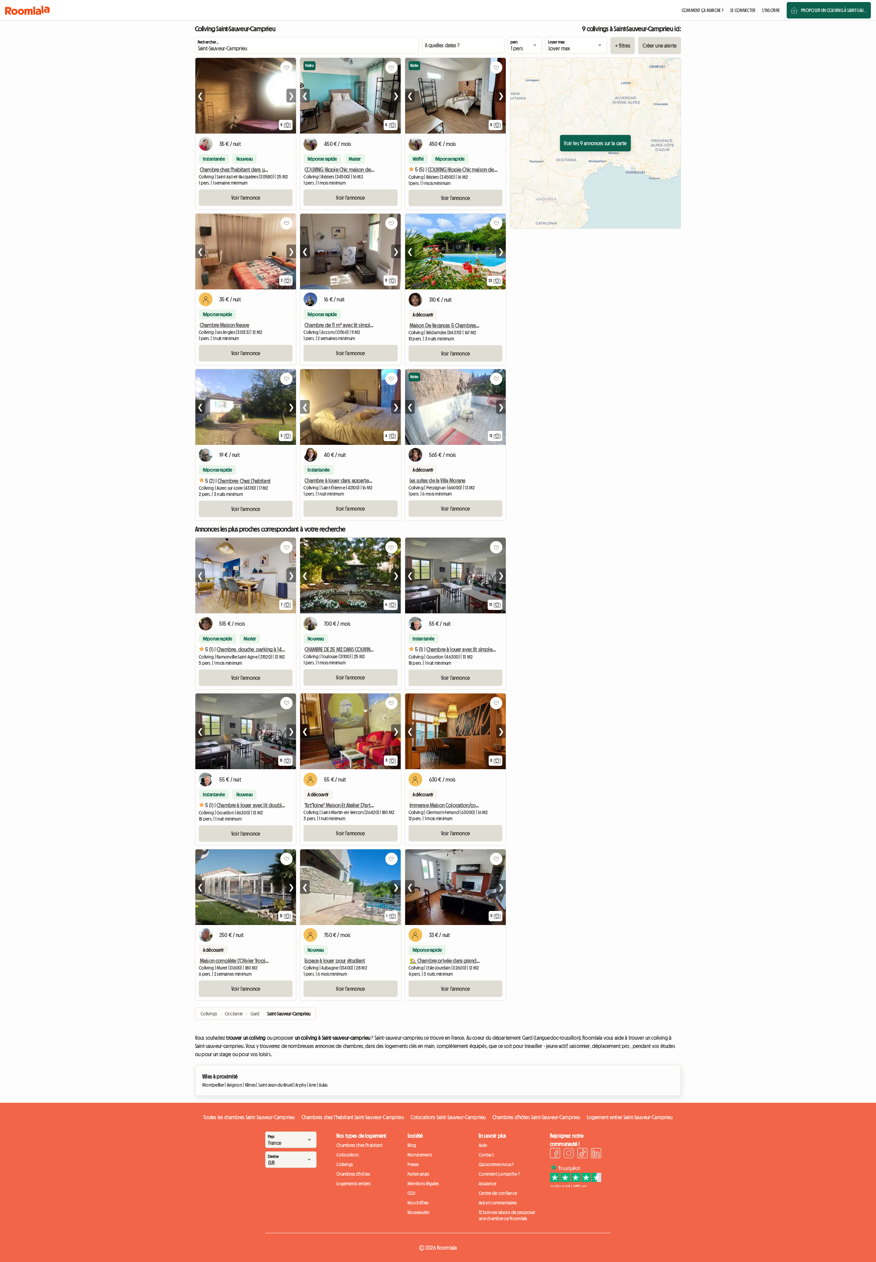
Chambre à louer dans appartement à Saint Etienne (357, 480)
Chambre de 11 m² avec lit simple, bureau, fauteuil (356, 325)
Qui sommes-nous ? (496, 1164)
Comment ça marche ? (499, 1174)
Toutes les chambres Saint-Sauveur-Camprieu (249, 1117)
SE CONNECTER (742, 10)
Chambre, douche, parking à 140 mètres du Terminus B (273, 649)
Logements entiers (353, 1183)
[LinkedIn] (596, 1154)
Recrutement (420, 1154)
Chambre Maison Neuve (224, 325)
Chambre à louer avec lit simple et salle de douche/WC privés (491, 649)
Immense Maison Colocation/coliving (448, 805)
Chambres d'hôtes (353, 1174)
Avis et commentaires (498, 1202)
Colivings (344, 1164)
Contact (486, 1154)
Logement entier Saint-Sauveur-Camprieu (629, 1117)
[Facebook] (555, 1154)
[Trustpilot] (575, 1185)
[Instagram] (569, 1154)
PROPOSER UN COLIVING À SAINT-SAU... (834, 10)
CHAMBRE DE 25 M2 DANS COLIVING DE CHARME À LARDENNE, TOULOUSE (373, 649)
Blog (412, 1145)
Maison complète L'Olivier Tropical (235, 960)
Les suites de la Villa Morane (438, 480)
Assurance (488, 1183)
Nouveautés (418, 1212)
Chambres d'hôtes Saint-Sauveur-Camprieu (536, 1117)
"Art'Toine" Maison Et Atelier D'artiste (341, 805)
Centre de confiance (498, 1193)
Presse (413, 1164)
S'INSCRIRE (771, 10)
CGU (411, 1193)
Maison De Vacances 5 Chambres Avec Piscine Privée (463, 325)
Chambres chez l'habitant (359, 1145)
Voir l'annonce (245, 197)
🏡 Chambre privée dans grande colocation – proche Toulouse (476, 960)
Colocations (347, 1154)
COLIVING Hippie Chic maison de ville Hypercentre (356, 169)
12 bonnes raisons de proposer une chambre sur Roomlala (507, 1215)
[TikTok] (582, 1154)
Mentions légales (423, 1183)
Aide (483, 1145)
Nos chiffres (418, 1202)
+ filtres (622, 45)
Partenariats (418, 1174)
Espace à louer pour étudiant (335, 960)
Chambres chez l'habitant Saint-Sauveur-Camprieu (352, 1117)
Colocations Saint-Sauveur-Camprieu (448, 1117)
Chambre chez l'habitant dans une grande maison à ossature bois (267, 169)
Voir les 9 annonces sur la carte (595, 143)
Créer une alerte (660, 45)
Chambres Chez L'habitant (244, 481)
